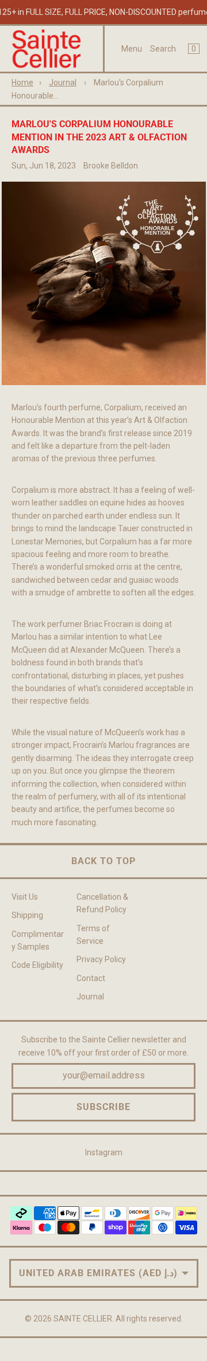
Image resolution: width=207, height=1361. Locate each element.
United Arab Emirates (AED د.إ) (98, 1273)
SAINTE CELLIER (82, 1318)
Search (163, 48)
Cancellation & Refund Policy (102, 903)
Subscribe (103, 1106)
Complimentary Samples (38, 940)
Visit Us (25, 896)
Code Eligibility (37, 965)
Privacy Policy (101, 959)
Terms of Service (93, 935)
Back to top (103, 861)
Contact (90, 978)
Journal (62, 82)
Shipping (27, 915)
